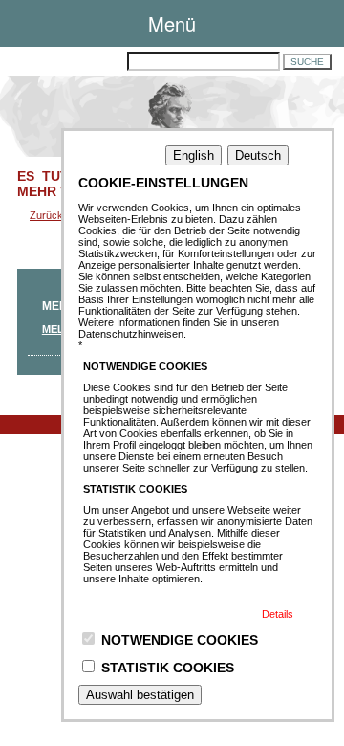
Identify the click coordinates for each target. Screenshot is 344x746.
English (193, 155)
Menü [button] (172, 23)
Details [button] (277, 614)
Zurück (46, 215)
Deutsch (258, 155)
